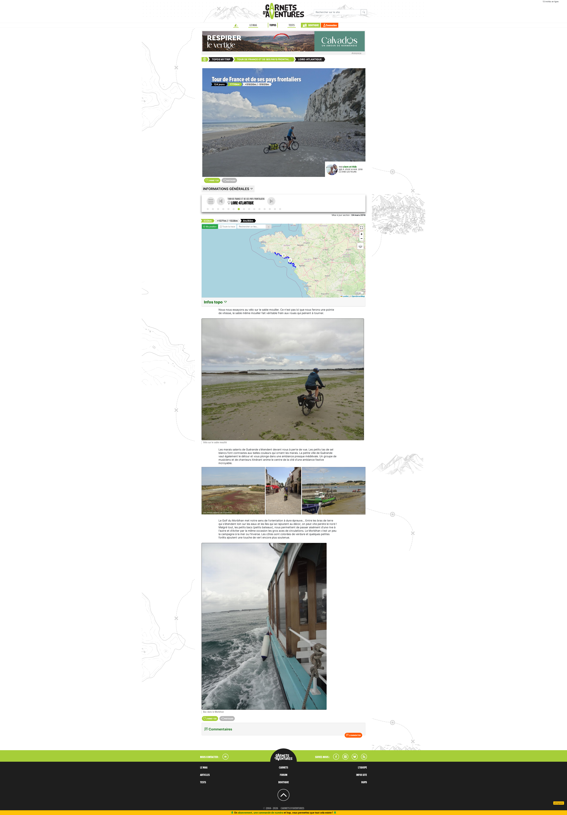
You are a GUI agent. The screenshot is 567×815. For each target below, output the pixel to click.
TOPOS (272, 25)
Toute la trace (228, 226)
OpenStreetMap (358, 296)
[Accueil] (236, 25)
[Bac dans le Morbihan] (283, 626)
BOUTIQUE (313, 25)
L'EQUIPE (362, 767)
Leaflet (345, 296)
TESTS (292, 25)
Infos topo (214, 302)
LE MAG (253, 25)
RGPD (364, 782)
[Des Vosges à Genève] (275, 209)
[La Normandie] (254, 209)
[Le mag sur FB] (334, 758)
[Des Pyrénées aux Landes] (223, 209)
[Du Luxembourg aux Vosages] (270, 209)
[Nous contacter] (224, 758)
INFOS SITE (361, 775)
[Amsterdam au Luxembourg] (265, 209)
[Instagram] (344, 758)
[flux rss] (362, 758)
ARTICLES (205, 775)
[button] (290, 260)
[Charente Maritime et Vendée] (234, 209)
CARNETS (283, 767)
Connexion (331, 25)
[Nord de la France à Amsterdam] (259, 209)
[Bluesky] (353, 758)
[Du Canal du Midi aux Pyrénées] (218, 209)
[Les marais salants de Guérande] (233, 491)
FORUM (283, 775)
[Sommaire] (211, 201)
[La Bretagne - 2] (249, 209)
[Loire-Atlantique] (239, 209)
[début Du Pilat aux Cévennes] (208, 209)
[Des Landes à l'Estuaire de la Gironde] (228, 209)
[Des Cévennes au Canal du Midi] (213, 209)
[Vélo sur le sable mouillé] (283, 379)
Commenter (355, 735)
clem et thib (350, 166)
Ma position (211, 226)
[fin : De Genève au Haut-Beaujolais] (280, 209)
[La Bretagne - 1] (271, 201)
